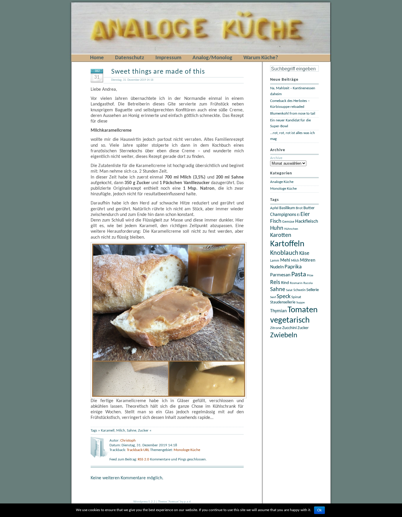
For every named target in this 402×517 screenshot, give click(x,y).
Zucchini (289, 328)
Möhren (307, 260)
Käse (304, 253)
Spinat (296, 297)
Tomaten (303, 310)
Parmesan (280, 275)
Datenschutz (129, 58)
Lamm (274, 260)
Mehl (285, 260)
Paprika (293, 267)
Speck (283, 297)
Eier (305, 214)
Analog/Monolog (212, 58)
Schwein (299, 290)
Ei (298, 215)
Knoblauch (284, 253)
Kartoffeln (287, 244)
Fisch (275, 221)
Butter (309, 208)
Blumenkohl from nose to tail (292, 113)
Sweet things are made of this (158, 71)
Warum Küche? (260, 58)
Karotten (280, 235)
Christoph (128, 440)
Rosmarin (296, 283)
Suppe (300, 302)
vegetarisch (290, 320)
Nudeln (277, 267)
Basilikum (287, 208)
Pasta (298, 274)
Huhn (276, 228)
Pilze (310, 275)
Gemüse (288, 222)
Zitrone (275, 328)
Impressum (168, 58)
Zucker (143, 430)
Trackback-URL (138, 450)
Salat (289, 290)
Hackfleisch (306, 221)
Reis (275, 282)
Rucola (308, 283)
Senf (273, 297)
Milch (120, 430)
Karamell (107, 430)
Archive (276, 158)
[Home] (81, 3)
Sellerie (312, 290)
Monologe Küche (187, 450)
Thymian (278, 311)
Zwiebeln (283, 335)
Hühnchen (291, 229)
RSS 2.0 (144, 459)
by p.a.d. (186, 501)
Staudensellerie (282, 302)
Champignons (283, 214)
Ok (319, 510)
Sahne (131, 430)
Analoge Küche (281, 182)
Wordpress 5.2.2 (144, 501)
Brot (299, 208)
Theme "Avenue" (169, 501)
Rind (285, 283)
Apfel (274, 208)
